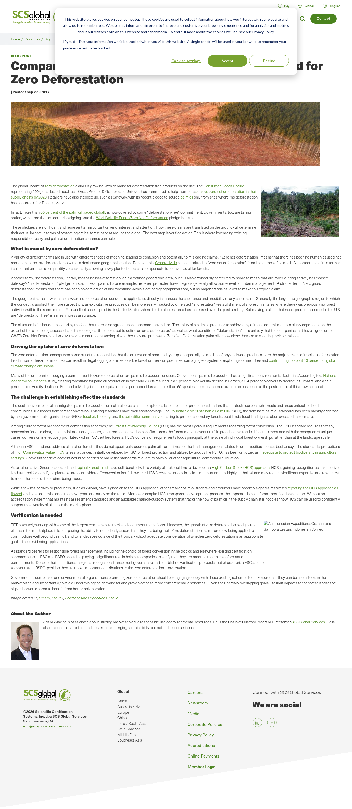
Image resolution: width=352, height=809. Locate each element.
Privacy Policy (201, 734)
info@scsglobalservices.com (47, 726)
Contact (323, 18)
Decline (269, 60)
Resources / (34, 39)
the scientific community (139, 416)
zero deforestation (59, 185)
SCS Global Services (308, 621)
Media (193, 713)
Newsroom (198, 703)
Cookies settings (186, 60)
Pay (286, 5)
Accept (227, 60)
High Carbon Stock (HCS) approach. (241, 467)
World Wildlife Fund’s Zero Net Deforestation (132, 217)
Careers (195, 692)
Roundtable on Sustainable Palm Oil (199, 411)
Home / (17, 39)
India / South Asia (131, 723)
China (122, 717)
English (335, 5)
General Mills (166, 262)
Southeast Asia (129, 740)
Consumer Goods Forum (224, 185)
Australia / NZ (128, 706)
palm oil (186, 197)
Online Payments (203, 756)
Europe (123, 712)
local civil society (96, 416)
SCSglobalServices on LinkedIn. (257, 722)
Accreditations (201, 745)
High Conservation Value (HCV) (40, 452)
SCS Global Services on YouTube (272, 722)
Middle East (127, 734)
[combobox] (333, 5)
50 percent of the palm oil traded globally (73, 212)
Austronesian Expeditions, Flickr (91, 597)
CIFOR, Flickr (50, 597)
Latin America (128, 728)
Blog (48, 39)
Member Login (202, 766)
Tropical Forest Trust (91, 467)
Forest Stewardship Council (136, 425)
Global (123, 691)
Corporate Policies (205, 724)
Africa (122, 700)
